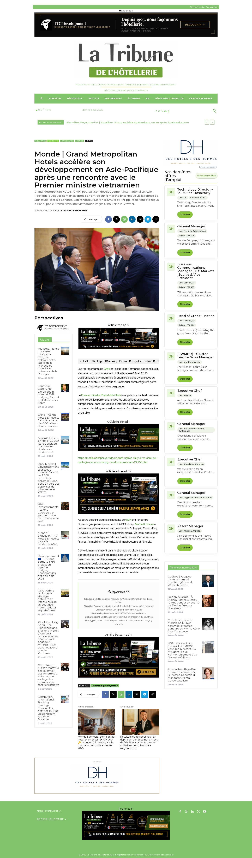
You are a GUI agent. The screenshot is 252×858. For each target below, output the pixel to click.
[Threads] (168, 111)
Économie (52, 141)
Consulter (185, 214)
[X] (162, 111)
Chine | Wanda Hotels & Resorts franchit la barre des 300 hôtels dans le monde (48, 420)
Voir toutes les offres (206, 176)
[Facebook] (156, 111)
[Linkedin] (132, 219)
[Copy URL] (155, 219)
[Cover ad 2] (118, 493)
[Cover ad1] (118, 657)
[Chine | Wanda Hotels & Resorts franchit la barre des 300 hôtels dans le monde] (65, 417)
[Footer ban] (126, 825)
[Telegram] (148, 219)
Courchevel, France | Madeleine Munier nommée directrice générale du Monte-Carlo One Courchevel (184, 626)
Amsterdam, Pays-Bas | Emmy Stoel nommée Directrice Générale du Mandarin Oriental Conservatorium (182, 675)
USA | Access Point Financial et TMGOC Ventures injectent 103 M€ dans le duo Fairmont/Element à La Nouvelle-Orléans (182, 650)
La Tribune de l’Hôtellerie (73, 210)
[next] (212, 122)
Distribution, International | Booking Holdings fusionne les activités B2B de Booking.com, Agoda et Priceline (48, 708)
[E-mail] (140, 219)
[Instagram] (159, 111)
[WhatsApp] (124, 219)
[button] (198, 111)
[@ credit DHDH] (126, 35)
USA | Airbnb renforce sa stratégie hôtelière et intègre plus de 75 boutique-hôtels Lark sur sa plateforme (47, 600)
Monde (79, 141)
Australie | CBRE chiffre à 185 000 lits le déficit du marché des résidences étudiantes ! (48, 445)
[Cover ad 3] (118, 453)
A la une (40, 141)
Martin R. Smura (144, 524)
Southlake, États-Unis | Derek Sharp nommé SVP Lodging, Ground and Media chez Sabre (48, 394)
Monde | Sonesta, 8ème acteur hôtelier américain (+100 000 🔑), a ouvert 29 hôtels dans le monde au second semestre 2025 (96, 742)
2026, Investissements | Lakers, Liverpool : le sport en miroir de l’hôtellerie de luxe (48, 512)
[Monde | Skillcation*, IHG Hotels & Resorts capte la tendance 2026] (65, 535)
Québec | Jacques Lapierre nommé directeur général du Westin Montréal (180, 581)
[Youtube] (165, 111)
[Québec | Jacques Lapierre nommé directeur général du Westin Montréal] (208, 581)
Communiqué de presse (105, 685)
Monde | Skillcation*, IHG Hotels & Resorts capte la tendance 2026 (48, 538)
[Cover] (118, 352)
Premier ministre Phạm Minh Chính (101, 395)
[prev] (207, 122)
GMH (107, 369)
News (89, 141)
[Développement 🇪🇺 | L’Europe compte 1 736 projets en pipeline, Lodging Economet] (65, 558)
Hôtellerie (67, 141)
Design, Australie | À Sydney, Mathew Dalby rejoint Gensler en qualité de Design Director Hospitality (183, 602)
